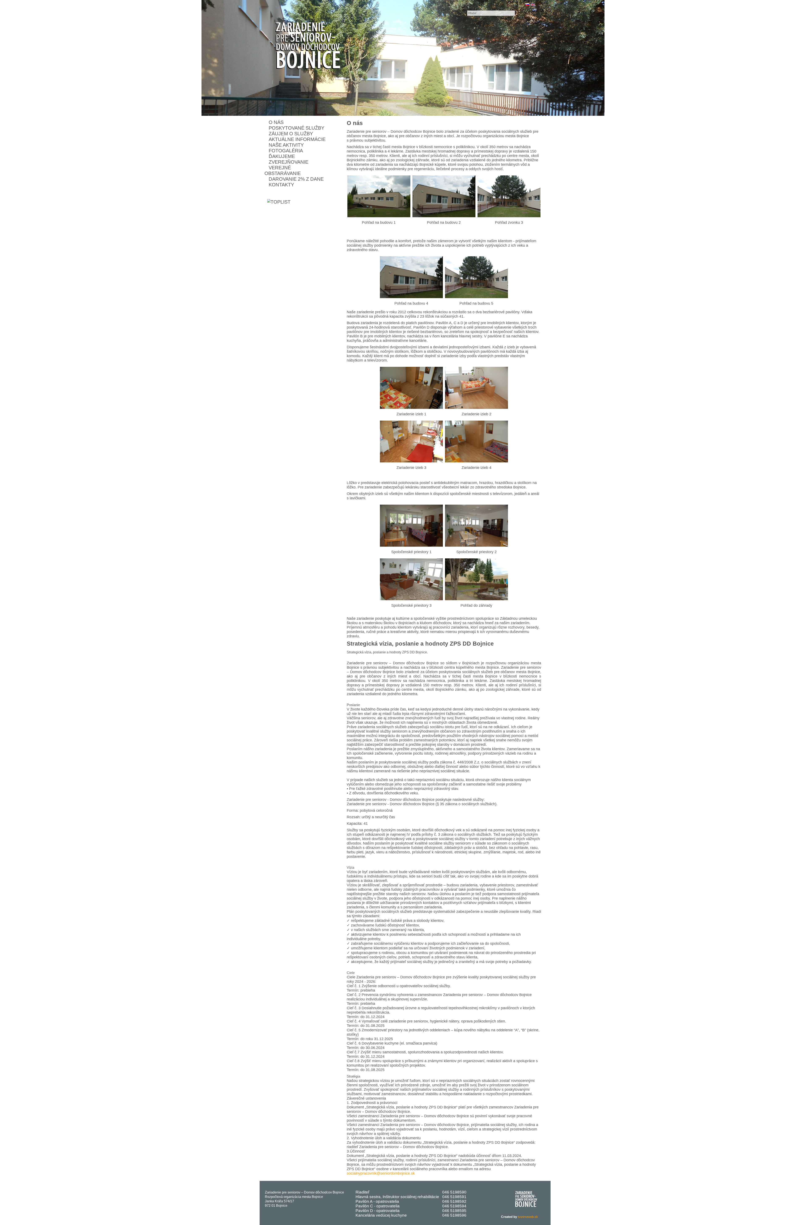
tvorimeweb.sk (528, 1216)
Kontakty (281, 184)
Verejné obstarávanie (282, 170)
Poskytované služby (296, 128)
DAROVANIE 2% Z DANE (296, 179)
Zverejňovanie (288, 162)
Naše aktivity (286, 145)
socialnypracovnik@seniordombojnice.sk (381, 1173)
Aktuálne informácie (297, 139)
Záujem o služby (291, 133)
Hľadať (462, 13)
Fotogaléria (286, 150)
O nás (276, 122)
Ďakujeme (282, 156)
